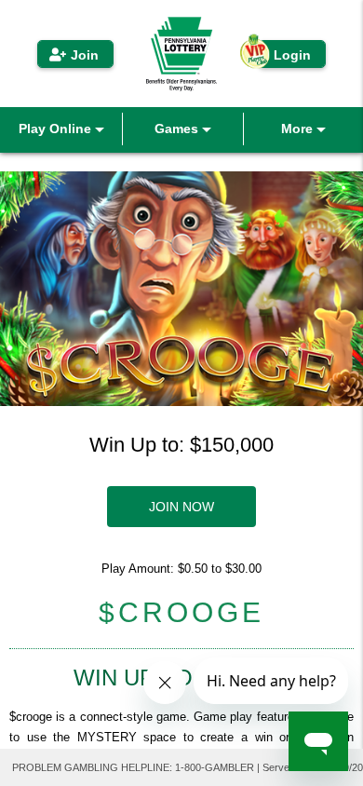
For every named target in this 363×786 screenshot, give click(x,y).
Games (178, 128)
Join (85, 54)
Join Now (181, 506)
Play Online (57, 128)
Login (292, 54)
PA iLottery (181, 53)
